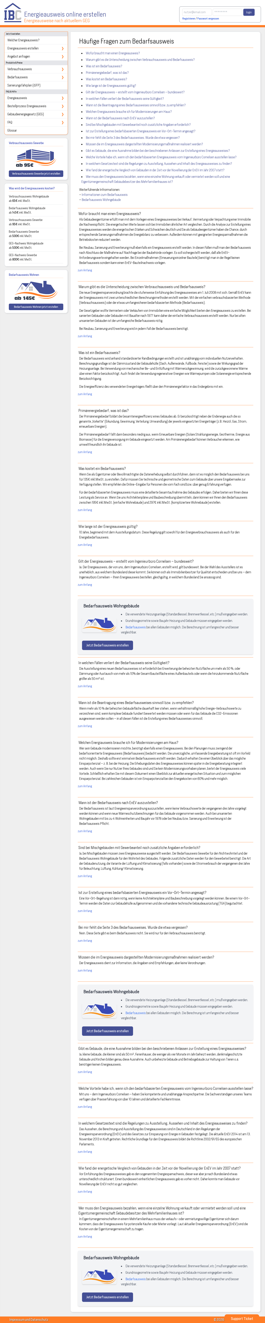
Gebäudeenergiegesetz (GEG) (35, 114)
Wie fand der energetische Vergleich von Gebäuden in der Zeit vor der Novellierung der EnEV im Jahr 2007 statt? (155, 170)
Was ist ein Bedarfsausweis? (104, 66)
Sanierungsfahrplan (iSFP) (23, 85)
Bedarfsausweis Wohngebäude (101, 200)
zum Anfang (85, 270)
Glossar (12, 130)
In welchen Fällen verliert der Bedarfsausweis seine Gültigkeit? (125, 99)
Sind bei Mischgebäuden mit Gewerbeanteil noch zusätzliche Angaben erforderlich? (138, 125)
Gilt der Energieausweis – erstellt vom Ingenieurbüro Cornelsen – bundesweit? (135, 92)
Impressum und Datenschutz (28, 1320)
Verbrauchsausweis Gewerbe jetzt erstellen (36, 173)
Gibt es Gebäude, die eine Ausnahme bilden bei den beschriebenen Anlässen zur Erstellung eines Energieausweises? (158, 151)
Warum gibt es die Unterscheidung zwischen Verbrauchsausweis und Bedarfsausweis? (140, 60)
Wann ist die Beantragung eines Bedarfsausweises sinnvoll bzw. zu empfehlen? (136, 105)
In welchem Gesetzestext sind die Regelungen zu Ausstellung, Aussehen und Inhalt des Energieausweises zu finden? (159, 164)
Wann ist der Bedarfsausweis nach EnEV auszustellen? (120, 118)
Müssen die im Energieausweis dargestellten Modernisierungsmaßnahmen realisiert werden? (144, 144)
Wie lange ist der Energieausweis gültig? (111, 86)
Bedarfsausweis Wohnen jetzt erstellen (36, 307)
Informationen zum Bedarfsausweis (105, 195)
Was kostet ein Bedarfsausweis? (106, 79)
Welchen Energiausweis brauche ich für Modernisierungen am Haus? (129, 112)
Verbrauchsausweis (35, 69)
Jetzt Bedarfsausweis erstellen (107, 645)
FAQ (35, 122)
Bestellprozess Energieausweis (35, 106)
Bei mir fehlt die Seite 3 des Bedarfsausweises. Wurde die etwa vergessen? (133, 138)
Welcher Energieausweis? (23, 40)
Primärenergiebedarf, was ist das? (107, 73)
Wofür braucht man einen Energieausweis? (113, 53)
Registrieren (188, 18)
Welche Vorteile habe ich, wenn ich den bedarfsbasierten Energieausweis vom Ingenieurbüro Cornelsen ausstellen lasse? (161, 157)
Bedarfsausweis (35, 77)
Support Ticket (242, 1319)
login (249, 12)
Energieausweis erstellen (35, 48)
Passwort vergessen (208, 18)
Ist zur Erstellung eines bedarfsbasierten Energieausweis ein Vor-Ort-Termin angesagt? (140, 131)
